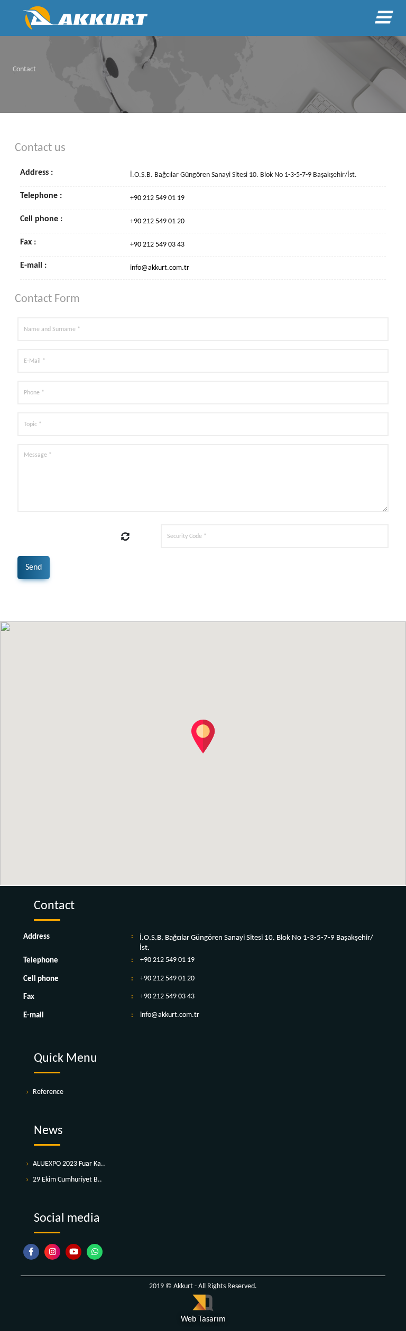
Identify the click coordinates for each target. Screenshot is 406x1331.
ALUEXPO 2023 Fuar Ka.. (69, 1164)
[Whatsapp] (97, 1252)
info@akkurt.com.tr (159, 268)
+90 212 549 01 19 (157, 198)
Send (33, 567)
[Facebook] (33, 1252)
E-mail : (33, 266)
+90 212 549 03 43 (157, 245)
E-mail (33, 1016)
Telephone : (41, 196)
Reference (48, 1092)
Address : (36, 173)
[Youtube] (76, 1252)
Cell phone (41, 979)
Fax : (28, 243)
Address (36, 937)
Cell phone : (41, 219)
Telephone (40, 961)
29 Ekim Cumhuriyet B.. (67, 1180)
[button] (203, 736)
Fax (28, 997)
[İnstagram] (55, 1252)
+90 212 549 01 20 (157, 221)
